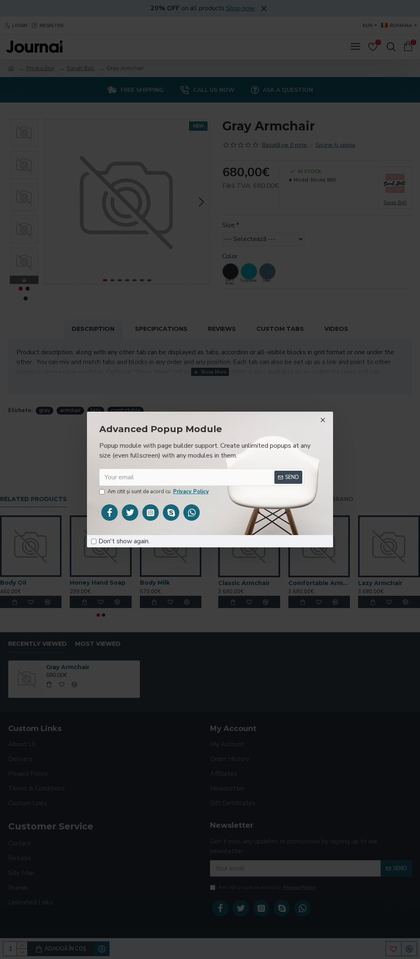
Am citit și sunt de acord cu (158, 491)
